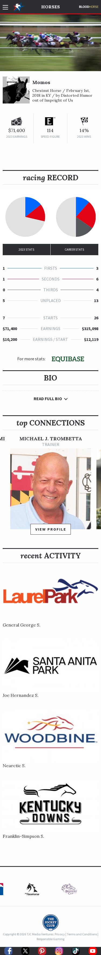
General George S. (21, 625)
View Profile (50, 529)
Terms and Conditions (82, 934)
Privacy (60, 934)
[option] (51, 487)
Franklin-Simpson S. (23, 836)
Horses (50, 6)
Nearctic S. (14, 765)
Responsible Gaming (50, 939)
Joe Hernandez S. (21, 695)
